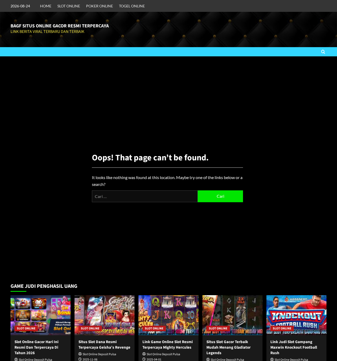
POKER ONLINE (99, 6)
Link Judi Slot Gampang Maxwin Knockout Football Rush (293, 347)
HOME (45, 6)
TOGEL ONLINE (132, 6)
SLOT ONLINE (68, 6)
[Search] (323, 51)
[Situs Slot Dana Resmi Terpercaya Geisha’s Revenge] (105, 315)
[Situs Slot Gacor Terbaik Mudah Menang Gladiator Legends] (232, 315)
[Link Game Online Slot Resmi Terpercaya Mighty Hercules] (168, 315)
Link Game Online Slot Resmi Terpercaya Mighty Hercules (167, 344)
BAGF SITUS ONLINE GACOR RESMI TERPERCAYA (60, 26)
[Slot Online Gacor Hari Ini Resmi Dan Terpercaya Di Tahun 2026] (41, 315)
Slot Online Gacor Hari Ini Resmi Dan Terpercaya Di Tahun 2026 (36, 347)
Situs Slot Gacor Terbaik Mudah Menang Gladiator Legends (228, 347)
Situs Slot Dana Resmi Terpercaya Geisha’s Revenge (104, 344)
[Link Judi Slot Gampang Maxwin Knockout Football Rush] (296, 315)
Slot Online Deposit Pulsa (99, 354)
